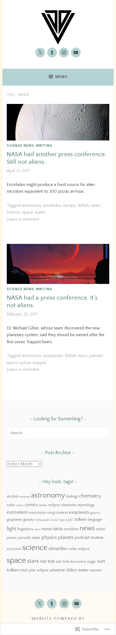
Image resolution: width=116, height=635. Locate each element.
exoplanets (53, 355)
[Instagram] (64, 52)
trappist (40, 362)
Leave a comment (23, 219)
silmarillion (58, 548)
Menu (61, 76)
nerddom (71, 529)
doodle (43, 505)
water (40, 212)
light (11, 529)
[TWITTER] (39, 603)
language (95, 520)
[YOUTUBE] (76, 603)
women (96, 570)
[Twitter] (40, 52)
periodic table (29, 538)
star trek (47, 561)
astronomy (31, 205)
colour (20, 505)
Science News (20, 145)
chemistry (90, 496)
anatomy (24, 496)
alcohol (12, 496)
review (97, 537)
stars (33, 561)
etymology (85, 505)
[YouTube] (76, 52)
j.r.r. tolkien (77, 519)
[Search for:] (58, 432)
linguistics (25, 529)
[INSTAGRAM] (64, 603)
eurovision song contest (48, 512)
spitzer (25, 362)
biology (72, 496)
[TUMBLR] (51, 603)
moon (47, 528)
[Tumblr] (52, 52)
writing (44, 145)
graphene (14, 520)
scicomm (14, 549)
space (27, 212)
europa (69, 205)
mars (37, 529)
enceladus (52, 205)
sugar (91, 561)
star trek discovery (71, 561)
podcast (82, 537)
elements (68, 505)
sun (101, 561)
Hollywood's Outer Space (51, 520)
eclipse (54, 505)
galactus (95, 513)
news (95, 205)
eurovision (17, 512)
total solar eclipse (34, 570)
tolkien (13, 570)
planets (96, 355)
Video (71, 570)
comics (31, 504)
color (11, 505)
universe (57, 570)
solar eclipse (79, 549)
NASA (83, 205)
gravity (28, 520)
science (13, 212)
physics (49, 537)
